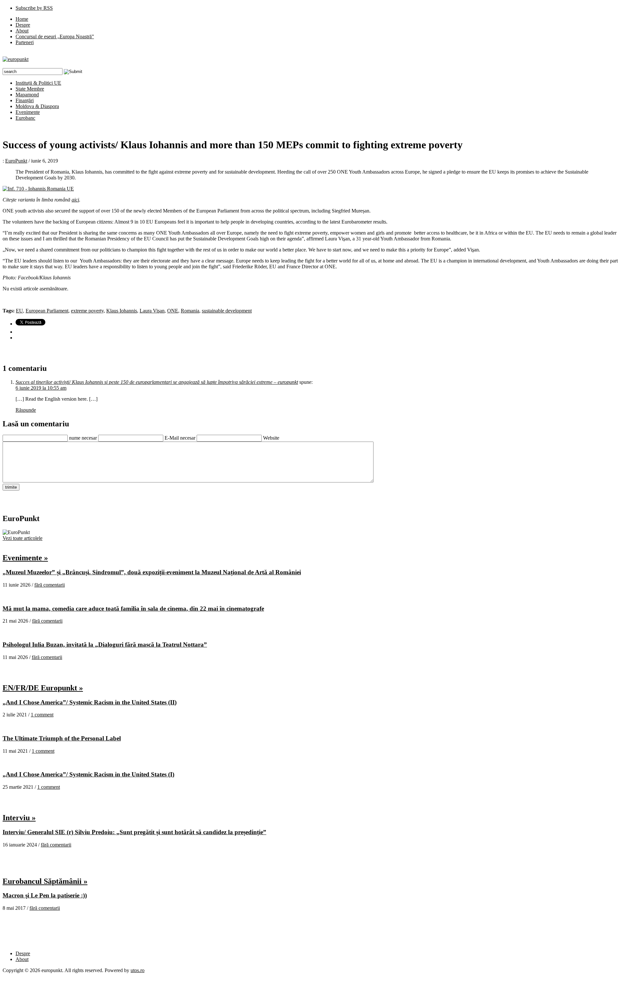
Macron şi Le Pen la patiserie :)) (45, 895)
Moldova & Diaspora (37, 106)
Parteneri (25, 42)
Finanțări (25, 100)
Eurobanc (25, 118)
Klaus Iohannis (121, 310)
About (22, 30)
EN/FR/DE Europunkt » (43, 688)
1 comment (42, 714)
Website (271, 438)
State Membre (30, 88)
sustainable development (227, 310)
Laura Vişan (152, 310)
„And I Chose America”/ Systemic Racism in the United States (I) (88, 774)
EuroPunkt (16, 161)
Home (22, 19)
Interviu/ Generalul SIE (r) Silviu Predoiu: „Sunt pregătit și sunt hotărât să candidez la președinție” (134, 832)
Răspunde (26, 410)
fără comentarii (49, 585)
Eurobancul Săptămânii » (45, 881)
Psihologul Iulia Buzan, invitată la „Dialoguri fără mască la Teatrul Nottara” (105, 644)
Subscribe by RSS (34, 8)
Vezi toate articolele (22, 538)
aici (75, 199)
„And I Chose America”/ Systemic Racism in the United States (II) (90, 702)
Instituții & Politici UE (38, 83)
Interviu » (19, 817)
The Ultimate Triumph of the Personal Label (62, 738)
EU (19, 310)
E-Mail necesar (180, 438)
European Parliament (47, 310)
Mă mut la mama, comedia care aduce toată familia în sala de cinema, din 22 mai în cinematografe (133, 608)
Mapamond (27, 94)
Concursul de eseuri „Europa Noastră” (55, 36)
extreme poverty (87, 310)
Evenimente (28, 112)
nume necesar (83, 438)
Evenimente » (25, 558)
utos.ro (137, 970)
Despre (23, 25)
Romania (190, 310)
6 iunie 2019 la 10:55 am (41, 388)
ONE (172, 310)
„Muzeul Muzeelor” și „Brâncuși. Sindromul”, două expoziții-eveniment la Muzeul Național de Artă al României (152, 572)
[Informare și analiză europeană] (16, 59)
